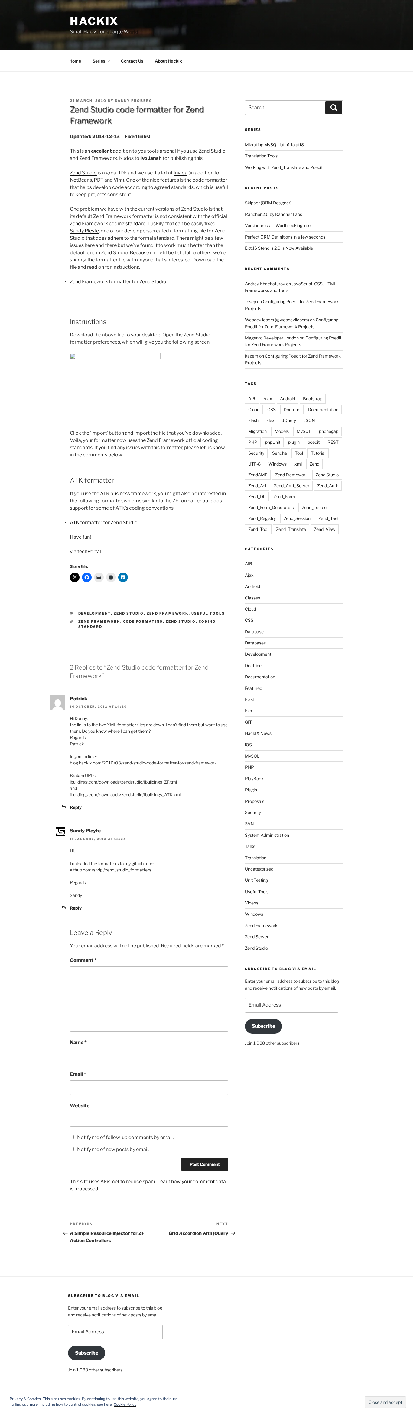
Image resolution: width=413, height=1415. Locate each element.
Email (78, 1074)
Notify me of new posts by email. (113, 1149)
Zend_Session (297, 518)
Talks (250, 846)
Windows (277, 463)
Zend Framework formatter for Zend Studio (118, 281)
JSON (309, 420)
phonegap (328, 431)
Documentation (323, 409)
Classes (252, 597)
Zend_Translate (291, 529)
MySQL (304, 431)
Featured (253, 688)
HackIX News (258, 733)
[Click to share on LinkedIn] (123, 577)
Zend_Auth (327, 485)
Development (94, 613)
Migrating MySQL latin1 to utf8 (274, 144)
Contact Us (132, 60)
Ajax (267, 398)
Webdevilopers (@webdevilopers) (277, 319)
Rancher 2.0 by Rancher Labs (273, 214)
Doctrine (292, 409)
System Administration (267, 835)
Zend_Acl (257, 485)
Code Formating (143, 621)
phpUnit (272, 442)
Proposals (254, 801)
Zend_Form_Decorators (271, 507)
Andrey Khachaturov (265, 283)
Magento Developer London (272, 337)
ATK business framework (128, 493)
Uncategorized (259, 868)
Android (287, 398)
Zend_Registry (262, 518)
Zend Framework (168, 613)
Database (254, 631)
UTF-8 (254, 463)
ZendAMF (257, 474)
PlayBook (254, 778)
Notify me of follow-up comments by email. (125, 1137)
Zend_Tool (258, 529)
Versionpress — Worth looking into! (278, 225)
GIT (248, 722)
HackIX (94, 21)
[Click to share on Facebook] (87, 577)
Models (282, 431)
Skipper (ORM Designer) (268, 202)
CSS (271, 409)
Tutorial (318, 453)
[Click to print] (111, 577)
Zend (314, 463)
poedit (313, 442)
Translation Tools (261, 155)
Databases (255, 642)
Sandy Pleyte (84, 231)
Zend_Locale (314, 507)
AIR (251, 398)
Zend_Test (328, 518)
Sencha (279, 453)
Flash (253, 420)
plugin (294, 442)
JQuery (289, 420)
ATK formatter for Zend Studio (104, 522)
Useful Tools (208, 613)
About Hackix (168, 60)
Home (75, 60)
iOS (248, 744)
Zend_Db (256, 496)
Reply (76, 807)
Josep (250, 301)
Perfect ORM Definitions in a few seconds (285, 236)
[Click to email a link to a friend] (99, 577)
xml (298, 463)
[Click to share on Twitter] (75, 577)
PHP (252, 442)
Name (78, 1042)
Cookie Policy (125, 1404)
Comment (83, 960)
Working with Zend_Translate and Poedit (284, 167)
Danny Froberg (133, 101)
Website (79, 1105)
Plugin (251, 789)
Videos (251, 902)
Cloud (253, 409)
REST (333, 442)
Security (256, 453)
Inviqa (180, 173)
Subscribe (263, 1026)
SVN (249, 823)
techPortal (89, 551)
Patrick (78, 699)
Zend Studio (83, 173)
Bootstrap (312, 398)
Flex (270, 420)
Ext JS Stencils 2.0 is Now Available (279, 248)
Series (99, 60)
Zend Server (256, 936)
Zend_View (324, 529)
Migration (257, 431)
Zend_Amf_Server (291, 485)
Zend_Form (284, 496)
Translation (255, 857)
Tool (299, 453)
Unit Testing (256, 880)
